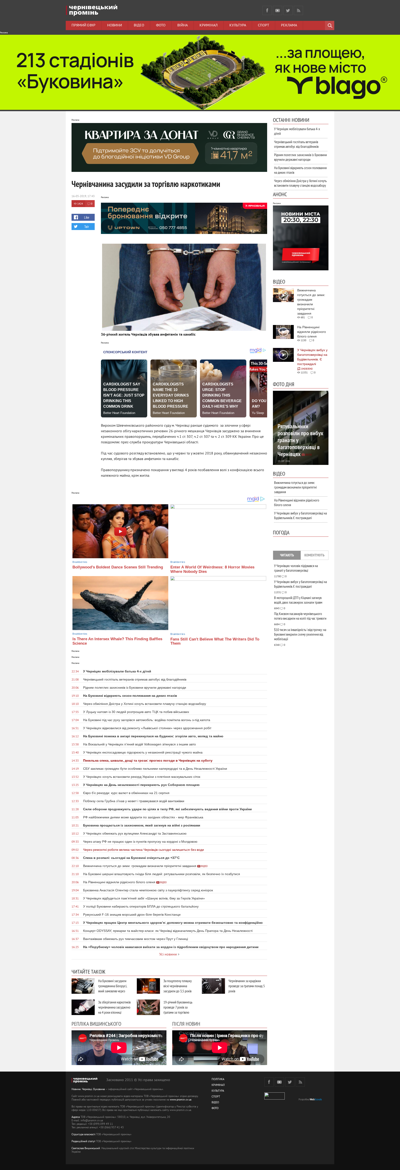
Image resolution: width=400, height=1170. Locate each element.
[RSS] (298, 10)
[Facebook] (267, 10)
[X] (288, 10)
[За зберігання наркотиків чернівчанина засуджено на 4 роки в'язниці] (83, 1007)
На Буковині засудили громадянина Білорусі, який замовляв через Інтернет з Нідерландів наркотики (113, 990)
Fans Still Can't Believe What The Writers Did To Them (214, 641)
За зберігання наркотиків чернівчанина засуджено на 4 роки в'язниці (114, 1007)
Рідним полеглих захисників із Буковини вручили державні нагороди (300, 157)
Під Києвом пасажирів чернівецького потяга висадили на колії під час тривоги (300, 616)
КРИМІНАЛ (218, 1085)
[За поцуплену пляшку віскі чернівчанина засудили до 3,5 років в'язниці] (148, 986)
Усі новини (168, 954)
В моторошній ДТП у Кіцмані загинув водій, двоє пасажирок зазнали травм (298, 600)
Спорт (263, 25)
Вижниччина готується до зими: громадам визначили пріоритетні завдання (295, 487)
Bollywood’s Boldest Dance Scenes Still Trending (117, 567)
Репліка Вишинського (96, 1023)
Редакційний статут (83, 1141)
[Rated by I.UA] (274, 1099)
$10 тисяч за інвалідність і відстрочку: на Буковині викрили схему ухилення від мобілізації (300, 634)
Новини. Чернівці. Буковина (88, 1089)
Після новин (186, 1023)
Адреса (76, 1117)
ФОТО (215, 1108)
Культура (237, 25)
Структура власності (83, 1134)
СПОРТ (216, 1097)
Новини (114, 25)
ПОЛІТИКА (218, 1079)
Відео (139, 25)
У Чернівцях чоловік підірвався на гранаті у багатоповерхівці (296, 568)
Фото (161, 25)
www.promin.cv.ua (180, 1100)
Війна (182, 25)
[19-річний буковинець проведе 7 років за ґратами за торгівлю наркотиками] (148, 1007)
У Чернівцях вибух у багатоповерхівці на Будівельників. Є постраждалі (300, 515)
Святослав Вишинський (86, 1148)
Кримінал (209, 25)
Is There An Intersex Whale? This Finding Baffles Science (117, 641)
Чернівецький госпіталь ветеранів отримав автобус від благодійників (296, 144)
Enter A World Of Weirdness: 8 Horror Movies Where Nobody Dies (212, 569)
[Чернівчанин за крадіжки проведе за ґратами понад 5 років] (213, 986)
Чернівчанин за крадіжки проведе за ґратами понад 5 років (246, 985)
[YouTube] (277, 10)
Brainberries (79, 562)
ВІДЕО (215, 1102)
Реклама (289, 25)
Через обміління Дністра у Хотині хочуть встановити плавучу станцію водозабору (300, 183)
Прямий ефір (83, 25)
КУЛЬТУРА (218, 1091)
